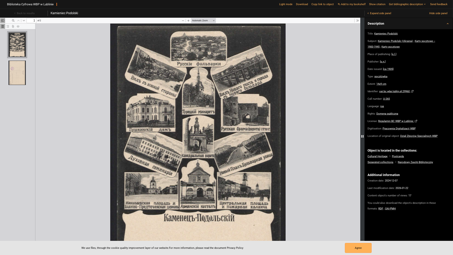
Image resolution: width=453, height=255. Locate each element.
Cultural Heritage (378, 156)
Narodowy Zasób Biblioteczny (415, 162)
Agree (358, 248)
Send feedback (439, 4)
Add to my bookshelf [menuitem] (353, 4)
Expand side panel (380, 13)
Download (302, 4)
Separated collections (380, 162)
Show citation (377, 4)
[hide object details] (362, 136)
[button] (409, 23)
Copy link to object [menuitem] (322, 4)
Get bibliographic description (406, 4)
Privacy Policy (235, 248)
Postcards (398, 156)
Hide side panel (438, 13)
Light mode (286, 4)
